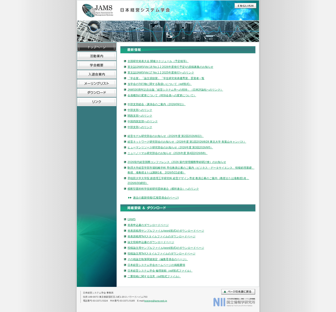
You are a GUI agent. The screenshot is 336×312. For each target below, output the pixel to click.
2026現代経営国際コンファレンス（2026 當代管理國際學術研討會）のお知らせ (177, 162)
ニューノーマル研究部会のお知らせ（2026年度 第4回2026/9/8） (168, 153)
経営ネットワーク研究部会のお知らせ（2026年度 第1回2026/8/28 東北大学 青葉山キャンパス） (187, 141)
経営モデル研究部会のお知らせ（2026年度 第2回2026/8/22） (166, 136)
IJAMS (132, 219)
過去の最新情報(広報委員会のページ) (156, 197)
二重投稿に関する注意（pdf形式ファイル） (154, 276)
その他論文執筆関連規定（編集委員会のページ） (158, 259)
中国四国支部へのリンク (143, 121)
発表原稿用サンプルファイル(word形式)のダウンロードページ (166, 230)
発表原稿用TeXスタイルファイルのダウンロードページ (161, 236)
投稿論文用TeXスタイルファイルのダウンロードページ (161, 253)
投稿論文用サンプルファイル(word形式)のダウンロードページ (166, 247)
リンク (96, 101)
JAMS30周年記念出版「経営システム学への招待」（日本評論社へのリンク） (175, 89)
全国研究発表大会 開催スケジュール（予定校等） (158, 61)
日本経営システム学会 (128, 10)
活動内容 (96, 56)
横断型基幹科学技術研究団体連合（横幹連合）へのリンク (163, 188)
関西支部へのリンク (140, 115)
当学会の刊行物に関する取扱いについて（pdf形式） (160, 84)
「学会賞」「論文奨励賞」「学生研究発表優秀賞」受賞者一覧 (166, 78)
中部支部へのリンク (140, 110)
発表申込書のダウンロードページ (148, 225)
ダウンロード (96, 92)
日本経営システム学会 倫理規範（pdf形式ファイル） (160, 270)
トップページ (96, 47)
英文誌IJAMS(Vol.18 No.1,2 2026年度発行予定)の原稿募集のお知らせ (170, 66)
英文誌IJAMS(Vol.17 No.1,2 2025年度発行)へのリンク (161, 72)
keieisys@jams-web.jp (155, 300)
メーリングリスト (96, 83)
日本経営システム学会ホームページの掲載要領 (156, 265)
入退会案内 (96, 74)
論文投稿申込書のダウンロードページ (151, 242)
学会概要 (96, 65)
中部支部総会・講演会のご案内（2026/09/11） (157, 104)
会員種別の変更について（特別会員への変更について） (162, 95)
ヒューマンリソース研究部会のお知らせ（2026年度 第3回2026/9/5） (170, 147)
